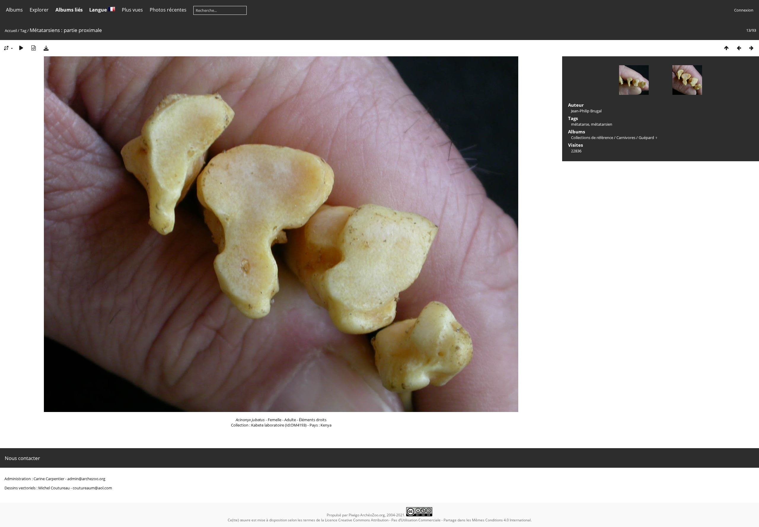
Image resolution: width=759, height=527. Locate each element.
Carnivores (625, 137)
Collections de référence (592, 137)
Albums (14, 10)
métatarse (580, 124)
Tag (23, 30)
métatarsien (601, 124)
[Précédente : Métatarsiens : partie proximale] (739, 47)
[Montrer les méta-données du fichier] (33, 47)
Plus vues (132, 10)
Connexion (743, 10)
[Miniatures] (726, 47)
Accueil (11, 30)
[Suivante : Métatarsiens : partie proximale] (751, 47)
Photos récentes (168, 10)
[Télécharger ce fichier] (46, 47)
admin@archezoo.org (86, 478)
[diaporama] (21, 47)
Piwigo (354, 515)
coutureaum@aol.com (92, 488)
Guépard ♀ (648, 137)
